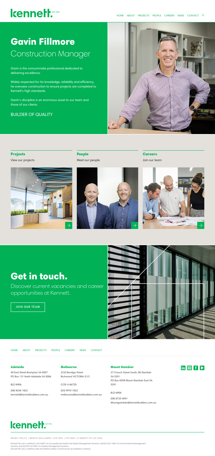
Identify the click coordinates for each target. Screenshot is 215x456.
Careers (169, 15)
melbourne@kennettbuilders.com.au (81, 395)
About (131, 15)
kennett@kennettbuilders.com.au (29, 395)
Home (120, 15)
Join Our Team (28, 307)
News (181, 15)
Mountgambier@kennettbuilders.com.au (133, 403)
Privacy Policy (19, 438)
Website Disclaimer (40, 438)
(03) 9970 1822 (69, 390)
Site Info (58, 438)
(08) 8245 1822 (19, 390)
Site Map (70, 438)
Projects (143, 15)
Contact (193, 15)
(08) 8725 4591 (119, 398)
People (157, 15)
